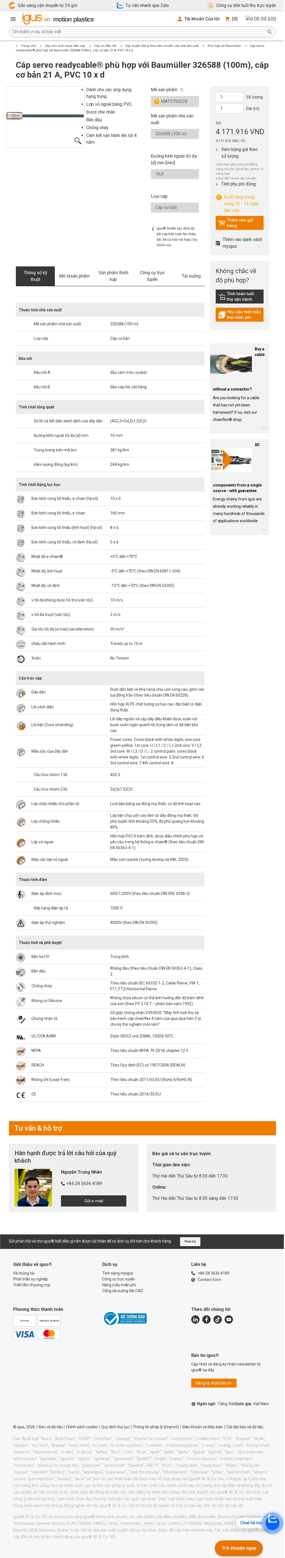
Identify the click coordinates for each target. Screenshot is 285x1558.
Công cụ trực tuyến (152, 276)
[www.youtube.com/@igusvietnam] (229, 1319)
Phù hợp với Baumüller (224, 46)
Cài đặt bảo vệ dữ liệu (245, 1427)
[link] (240, 298)
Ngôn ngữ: (216, 1404)
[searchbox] (138, 31)
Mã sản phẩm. (164, 89)
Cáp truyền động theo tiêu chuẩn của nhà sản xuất (161, 46)
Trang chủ (28, 46)
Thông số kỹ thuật (35, 276)
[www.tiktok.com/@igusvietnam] (217, 1319)
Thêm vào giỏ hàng (235, 223)
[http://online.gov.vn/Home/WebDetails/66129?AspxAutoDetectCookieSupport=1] (124, 1318)
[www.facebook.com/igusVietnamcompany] (206, 1319)
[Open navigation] (13, 19)
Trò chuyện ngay (239, 1548)
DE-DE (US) (265, 18)
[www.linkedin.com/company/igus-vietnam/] (195, 1319)
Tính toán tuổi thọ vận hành (241, 296)
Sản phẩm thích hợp (113, 276)
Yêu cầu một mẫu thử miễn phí (241, 314)
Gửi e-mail (93, 1200)
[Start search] (269, 31)
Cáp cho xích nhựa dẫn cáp (65, 46)
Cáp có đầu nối (105, 46)
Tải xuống (191, 276)
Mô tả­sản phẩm (74, 276)
